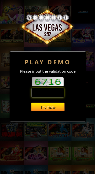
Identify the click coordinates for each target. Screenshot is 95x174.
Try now (47, 107)
